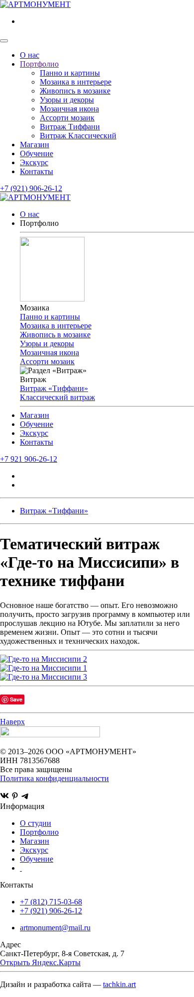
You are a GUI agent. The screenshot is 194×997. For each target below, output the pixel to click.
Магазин (34, 144)
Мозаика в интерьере (75, 82)
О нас (29, 55)
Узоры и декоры (67, 100)
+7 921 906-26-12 (28, 459)
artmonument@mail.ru (55, 927)
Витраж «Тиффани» (54, 388)
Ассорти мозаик (67, 117)
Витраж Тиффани (70, 126)
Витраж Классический (78, 135)
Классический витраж (57, 397)
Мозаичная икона (69, 108)
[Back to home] (35, 4)
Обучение (36, 153)
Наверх (12, 721)
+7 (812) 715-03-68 (51, 901)
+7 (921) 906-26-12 (31, 188)
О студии (35, 823)
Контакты (36, 171)
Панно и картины (70, 73)
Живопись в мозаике (75, 91)
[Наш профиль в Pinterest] (15, 797)
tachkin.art (119, 984)
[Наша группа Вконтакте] (4, 797)
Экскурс (34, 162)
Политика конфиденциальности (54, 778)
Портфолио (39, 64)
